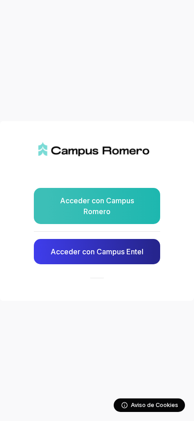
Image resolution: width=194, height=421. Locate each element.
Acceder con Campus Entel (97, 251)
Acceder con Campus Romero (97, 206)
